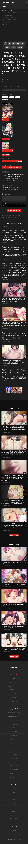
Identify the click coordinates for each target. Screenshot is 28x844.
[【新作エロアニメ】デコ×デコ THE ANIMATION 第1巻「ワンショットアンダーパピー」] (14, 618)
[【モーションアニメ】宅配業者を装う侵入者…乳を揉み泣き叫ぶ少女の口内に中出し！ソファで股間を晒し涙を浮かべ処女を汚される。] (14, 290)
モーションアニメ (15, 86)
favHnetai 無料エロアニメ (14, 716)
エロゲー (14, 811)
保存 (22, 43)
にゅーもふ (14, 746)
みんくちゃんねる (14, 769)
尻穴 (22, 215)
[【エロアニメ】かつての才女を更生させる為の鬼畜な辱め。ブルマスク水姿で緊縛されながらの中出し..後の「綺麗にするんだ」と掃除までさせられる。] (14, 492)
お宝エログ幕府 (14, 765)
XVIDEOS (5, 99)
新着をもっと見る (14, 535)
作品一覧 (14, 697)
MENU (4, 7)
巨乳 (24, 215)
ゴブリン (15, 215)
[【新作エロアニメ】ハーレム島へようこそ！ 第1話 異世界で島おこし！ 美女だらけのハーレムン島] (14, 640)
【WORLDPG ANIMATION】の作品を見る (12, 161)
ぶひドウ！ (14, 739)
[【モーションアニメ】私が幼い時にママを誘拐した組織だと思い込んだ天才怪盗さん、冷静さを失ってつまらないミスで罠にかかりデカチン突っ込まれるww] (14, 314)
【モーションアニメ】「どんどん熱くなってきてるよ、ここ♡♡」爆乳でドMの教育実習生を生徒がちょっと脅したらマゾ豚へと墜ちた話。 (14, 362)
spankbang (9, 215)
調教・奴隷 (13, 217)
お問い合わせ (14, 701)
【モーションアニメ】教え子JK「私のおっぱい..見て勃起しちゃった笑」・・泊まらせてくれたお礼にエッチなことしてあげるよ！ (14, 239)
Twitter (14, 671)
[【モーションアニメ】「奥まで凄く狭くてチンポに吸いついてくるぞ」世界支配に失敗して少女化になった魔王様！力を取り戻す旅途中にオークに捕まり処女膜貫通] (14, 267)
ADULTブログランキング (14, 712)
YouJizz (17, 97)
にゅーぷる (14, 743)
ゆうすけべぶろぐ (14, 773)
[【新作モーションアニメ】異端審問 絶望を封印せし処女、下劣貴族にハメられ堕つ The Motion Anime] (14, 372)
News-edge (14, 754)
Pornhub (12, 97)
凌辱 (19, 215)
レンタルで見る (6, 139)
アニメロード (14, 758)
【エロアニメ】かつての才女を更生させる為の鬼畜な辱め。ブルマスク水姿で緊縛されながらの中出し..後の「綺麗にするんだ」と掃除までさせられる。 (13, 502)
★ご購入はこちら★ (14, 210)
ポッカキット (14, 735)
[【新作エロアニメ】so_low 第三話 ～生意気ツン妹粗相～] (14, 554)
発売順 (14, 693)
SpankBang (5, 97)
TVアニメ (14, 803)
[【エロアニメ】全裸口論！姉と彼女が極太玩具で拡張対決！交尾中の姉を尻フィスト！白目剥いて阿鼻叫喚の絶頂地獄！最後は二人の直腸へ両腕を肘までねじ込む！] (14, 442)
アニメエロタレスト (14, 720)
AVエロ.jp (14, 830)
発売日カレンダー (14, 689)
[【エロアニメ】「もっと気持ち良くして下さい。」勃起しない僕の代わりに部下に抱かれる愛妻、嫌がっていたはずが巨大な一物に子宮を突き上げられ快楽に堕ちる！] (14, 467)
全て (14, 678)
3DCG (14, 796)
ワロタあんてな (14, 761)
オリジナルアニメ (14, 815)
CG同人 (14, 799)
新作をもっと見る (14, 656)
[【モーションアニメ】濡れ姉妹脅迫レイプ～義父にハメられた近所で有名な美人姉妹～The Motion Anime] (14, 249)
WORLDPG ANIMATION (11, 187)
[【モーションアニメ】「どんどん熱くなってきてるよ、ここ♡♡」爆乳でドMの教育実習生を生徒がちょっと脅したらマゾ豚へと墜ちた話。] (14, 352)
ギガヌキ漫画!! (14, 731)
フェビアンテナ (14, 727)
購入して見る (5, 119)
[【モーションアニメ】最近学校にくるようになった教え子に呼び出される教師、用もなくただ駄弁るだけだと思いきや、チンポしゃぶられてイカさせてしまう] (14, 515)
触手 (9, 217)
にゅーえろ (14, 750)
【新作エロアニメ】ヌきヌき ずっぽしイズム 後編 (13, 584)
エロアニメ (14, 807)
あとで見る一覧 (14, 682)
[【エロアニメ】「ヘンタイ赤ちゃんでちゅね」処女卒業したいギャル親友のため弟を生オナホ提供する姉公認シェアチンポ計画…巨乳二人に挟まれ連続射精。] (14, 418)
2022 (5, 215)
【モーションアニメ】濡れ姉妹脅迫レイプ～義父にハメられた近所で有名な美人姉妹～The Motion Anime (14, 255)
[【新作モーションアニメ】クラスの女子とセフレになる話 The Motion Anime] (14, 334)
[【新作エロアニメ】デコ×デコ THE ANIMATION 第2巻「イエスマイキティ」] (14, 596)
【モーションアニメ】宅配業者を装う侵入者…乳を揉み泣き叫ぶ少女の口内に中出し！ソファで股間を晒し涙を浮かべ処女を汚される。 (14, 300)
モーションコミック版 (7, 150)
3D (14, 792)
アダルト (13, 674)
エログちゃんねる (14, 724)
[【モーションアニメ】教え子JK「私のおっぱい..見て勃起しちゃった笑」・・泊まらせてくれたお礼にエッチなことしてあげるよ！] (14, 233)
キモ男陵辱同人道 (14, 777)
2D (14, 788)
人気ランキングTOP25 (14, 686)
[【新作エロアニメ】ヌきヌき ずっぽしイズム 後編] (14, 576)
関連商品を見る (5, 154)
